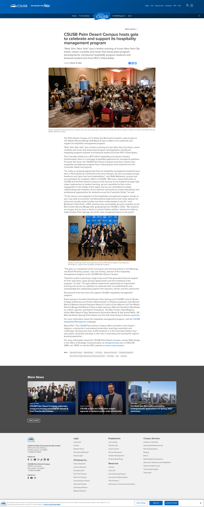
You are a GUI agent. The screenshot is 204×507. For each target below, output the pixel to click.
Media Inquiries (130, 29)
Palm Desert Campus (76, 352)
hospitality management (126, 352)
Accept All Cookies (171, 503)
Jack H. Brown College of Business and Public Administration (87, 356)
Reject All (156, 503)
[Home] (18, 5)
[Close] (200, 503)
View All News (34, 420)
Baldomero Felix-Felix (110, 352)
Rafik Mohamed (88, 352)
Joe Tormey (98, 352)
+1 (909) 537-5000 (34, 452)
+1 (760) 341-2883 (34, 470)
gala (117, 356)
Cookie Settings (141, 503)
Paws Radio (110, 356)
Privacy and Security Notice (52, 505)
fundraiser (124, 356)
